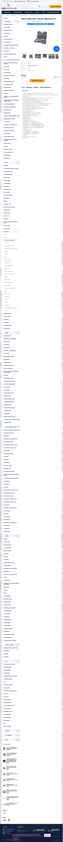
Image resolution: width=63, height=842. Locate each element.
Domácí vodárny (7, 673)
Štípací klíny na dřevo (8, 598)
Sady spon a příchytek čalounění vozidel (11, 115)
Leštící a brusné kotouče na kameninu (11, 478)
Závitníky (6, 310)
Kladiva (6, 251)
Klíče (5, 257)
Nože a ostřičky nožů (9, 265)
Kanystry (5, 56)
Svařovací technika (7, 313)
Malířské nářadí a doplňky (9, 356)
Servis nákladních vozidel (9, 127)
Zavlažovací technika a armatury (10, 640)
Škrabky (6, 302)
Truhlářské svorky (7, 410)
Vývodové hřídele (7, 613)
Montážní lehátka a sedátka (9, 81)
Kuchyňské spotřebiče (8, 678)
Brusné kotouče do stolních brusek (10, 438)
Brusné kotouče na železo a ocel (10, 447)
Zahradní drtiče (7, 616)
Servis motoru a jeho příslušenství (10, 124)
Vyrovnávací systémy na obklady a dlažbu (12, 419)
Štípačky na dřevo (7, 601)
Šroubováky (7, 305)
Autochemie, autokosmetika (9, 48)
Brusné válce (6, 459)
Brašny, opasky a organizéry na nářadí (11, 168)
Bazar (6, 739)
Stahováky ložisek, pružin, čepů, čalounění (10, 140)
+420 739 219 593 (8, 831)
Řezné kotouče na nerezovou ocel (10, 498)
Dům (6, 661)
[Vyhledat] (39, 6)
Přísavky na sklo (7, 387)
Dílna (6, 162)
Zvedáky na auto (7, 158)
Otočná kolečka (7, 571)
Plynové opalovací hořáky (9, 378)
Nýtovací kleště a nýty (9, 271)
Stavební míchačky (7, 404)
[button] (57, 57)
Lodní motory (6, 559)
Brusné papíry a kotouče (8, 453)
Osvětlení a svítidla (9, 644)
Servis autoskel (7, 121)
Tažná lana (6, 146)
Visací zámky (6, 322)
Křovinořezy (6, 553)
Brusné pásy (6, 456)
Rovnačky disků (7, 27)
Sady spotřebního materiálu (9, 118)
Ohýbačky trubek (7, 209)
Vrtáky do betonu (7, 516)
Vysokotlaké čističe (7, 610)
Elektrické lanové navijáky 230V (10, 338)
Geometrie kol (6, 51)
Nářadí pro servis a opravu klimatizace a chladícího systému (11, 101)
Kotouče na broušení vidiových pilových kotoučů (11, 475)
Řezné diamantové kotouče (9, 493)
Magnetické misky (7, 72)
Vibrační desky (6, 413)
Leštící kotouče (7, 481)
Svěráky (6, 299)
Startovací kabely (7, 143)
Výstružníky (6, 513)
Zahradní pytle (6, 631)
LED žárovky (6, 656)
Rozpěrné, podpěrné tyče (9, 392)
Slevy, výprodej (8, 735)
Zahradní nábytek (7, 625)
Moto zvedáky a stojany (8, 84)
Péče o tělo (6, 693)
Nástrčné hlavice (8, 262)
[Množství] (25, 80)
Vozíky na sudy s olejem (8, 152)
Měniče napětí (6, 78)
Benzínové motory (7, 335)
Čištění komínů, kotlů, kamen (9, 664)
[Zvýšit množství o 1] (27, 80)
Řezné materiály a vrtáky (10, 427)
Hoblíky (6, 242)
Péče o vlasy (6, 696)
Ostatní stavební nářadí (8, 368)
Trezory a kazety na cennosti (9, 705)
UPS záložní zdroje (7, 714)
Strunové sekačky (7, 604)
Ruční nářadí (6, 231)
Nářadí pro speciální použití (9, 104)
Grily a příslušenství (7, 544)
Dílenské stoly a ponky (8, 174)
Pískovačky (6, 375)
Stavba (6, 332)
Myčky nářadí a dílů (7, 87)
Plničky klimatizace (7, 109)
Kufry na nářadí (7, 192)
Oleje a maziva (6, 215)
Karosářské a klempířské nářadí (10, 53)
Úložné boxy (6, 319)
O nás (19, 829)
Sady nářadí (7, 296)
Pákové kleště (7, 279)
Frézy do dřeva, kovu (8, 465)
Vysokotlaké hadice (7, 325)
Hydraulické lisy (7, 186)
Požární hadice (6, 580)
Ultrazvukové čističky (8, 711)
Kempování (7, 730)
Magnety (5, 201)
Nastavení (15, 839)
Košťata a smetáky (7, 550)
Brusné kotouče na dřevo (8, 441)
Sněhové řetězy (7, 133)
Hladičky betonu (7, 347)
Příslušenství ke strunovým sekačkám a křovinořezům (11, 584)
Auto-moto (7, 21)
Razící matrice (7, 293)
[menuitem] (7, 12)
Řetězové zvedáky (7, 395)
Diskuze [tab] (36, 87)
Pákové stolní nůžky (8, 282)
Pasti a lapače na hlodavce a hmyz (10, 574)
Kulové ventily (6, 353)
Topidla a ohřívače (7, 316)
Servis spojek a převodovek (9, 130)
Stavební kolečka (7, 596)
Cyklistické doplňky (7, 667)
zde (40, 835)
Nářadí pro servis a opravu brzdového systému (11, 97)
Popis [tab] (23, 87)
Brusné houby (6, 435)
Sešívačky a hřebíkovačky (9, 401)
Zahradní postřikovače (8, 628)
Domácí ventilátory (7, 670)
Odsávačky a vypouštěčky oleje (10, 106)
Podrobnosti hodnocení (36, 21)
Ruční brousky (6, 504)
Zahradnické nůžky (7, 637)
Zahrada (7, 535)
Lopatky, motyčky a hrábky (9, 562)
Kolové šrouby (6, 69)
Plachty (5, 577)
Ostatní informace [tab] (45, 87)
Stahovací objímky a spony (9, 136)
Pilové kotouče (7, 484)
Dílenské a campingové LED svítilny (10, 647)
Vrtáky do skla (6, 528)
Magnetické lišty (7, 198)
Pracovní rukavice (7, 225)
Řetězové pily (6, 587)
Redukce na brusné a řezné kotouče (11, 490)
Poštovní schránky (7, 699)
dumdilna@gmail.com (9, 829)
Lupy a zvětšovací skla (8, 195)
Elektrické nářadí (7, 183)
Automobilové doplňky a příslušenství (11, 45)
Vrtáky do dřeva (7, 519)
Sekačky (5, 590)
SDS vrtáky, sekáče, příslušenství (10, 507)
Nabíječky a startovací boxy (9, 90)
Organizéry (6, 218)
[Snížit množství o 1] (22, 80)
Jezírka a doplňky (7, 547)
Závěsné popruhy (7, 155)
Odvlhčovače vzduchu (8, 684)
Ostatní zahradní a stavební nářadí (10, 568)
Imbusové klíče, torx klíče (9, 245)
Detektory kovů (7, 541)
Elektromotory (6, 344)
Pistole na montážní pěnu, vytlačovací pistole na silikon (11, 372)
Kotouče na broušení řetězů (9, 471)
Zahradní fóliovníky (7, 619)
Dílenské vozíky (7, 177)
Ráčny (6, 290)
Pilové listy (6, 487)
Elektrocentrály (7, 341)
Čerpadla (5, 538)
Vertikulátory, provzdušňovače (10, 607)
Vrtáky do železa (7, 531)
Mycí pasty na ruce (7, 204)
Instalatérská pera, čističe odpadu (11, 248)
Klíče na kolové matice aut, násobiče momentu (11, 63)
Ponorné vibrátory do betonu (9, 381)
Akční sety (6, 36)
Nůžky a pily (7, 268)
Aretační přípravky (7, 42)
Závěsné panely (7, 328)
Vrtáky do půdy (7, 525)
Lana (5, 681)
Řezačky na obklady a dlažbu (9, 398)
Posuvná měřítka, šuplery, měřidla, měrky (10, 222)
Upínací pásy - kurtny (8, 149)
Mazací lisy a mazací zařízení (9, 75)
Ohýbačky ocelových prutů (10, 274)
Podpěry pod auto (7, 112)
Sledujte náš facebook (9, 833)
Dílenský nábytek (7, 180)
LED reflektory (6, 650)
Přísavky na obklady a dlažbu (9, 384)
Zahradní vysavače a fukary (9, 634)
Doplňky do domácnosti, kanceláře (10, 676)
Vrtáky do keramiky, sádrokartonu (10, 522)
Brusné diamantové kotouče (9, 432)
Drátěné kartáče (7, 462)
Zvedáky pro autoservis (8, 24)
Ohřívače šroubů (7, 212)
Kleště (6, 254)
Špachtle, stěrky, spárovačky (9, 407)
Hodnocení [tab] (29, 87)
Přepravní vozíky (7, 228)
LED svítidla (6, 653)
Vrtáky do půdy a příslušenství (9, 416)
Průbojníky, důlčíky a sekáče (10, 288)
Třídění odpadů (7, 720)
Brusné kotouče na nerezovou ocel (10, 444)
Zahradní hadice (7, 622)
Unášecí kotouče (7, 510)
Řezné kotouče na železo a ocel (10, 501)
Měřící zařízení (6, 359)
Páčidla (6, 276)
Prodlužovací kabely (8, 702)
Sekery (5, 593)
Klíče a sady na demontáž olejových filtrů (12, 59)
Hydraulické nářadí (7, 189)
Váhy (5, 723)
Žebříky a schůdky (7, 422)
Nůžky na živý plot (7, 565)
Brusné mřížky (6, 450)
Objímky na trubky (7, 362)
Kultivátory (6, 556)
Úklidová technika (7, 717)
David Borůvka (58, 840)
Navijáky (5, 93)
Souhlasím (47, 835)
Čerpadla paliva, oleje (8, 171)
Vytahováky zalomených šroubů (11, 307)
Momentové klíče (8, 259)
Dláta (6, 237)
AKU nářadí (6, 165)
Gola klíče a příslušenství (9, 240)
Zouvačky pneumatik (8, 30)
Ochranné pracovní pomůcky (9, 207)
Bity (5, 234)
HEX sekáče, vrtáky (7, 468)
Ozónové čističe (7, 687)
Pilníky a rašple (7, 285)
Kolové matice (6, 66)
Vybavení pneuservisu (8, 39)
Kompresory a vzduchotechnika (10, 350)
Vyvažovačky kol (7, 33)
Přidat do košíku (38, 80)
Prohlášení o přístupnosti (22, 830)
